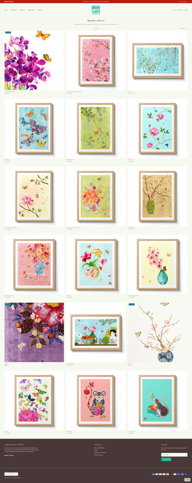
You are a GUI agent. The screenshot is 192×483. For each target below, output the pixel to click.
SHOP (6, 10)
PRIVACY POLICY (98, 455)
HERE (107, 1)
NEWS (96, 450)
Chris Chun (10, 477)
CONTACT (40, 10)
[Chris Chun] (96, 10)
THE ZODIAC (13, 10)
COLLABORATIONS (99, 448)
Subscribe (166, 459)
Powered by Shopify (17, 477)
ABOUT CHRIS (31, 10)
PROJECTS (22, 10)
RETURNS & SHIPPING (100, 452)
